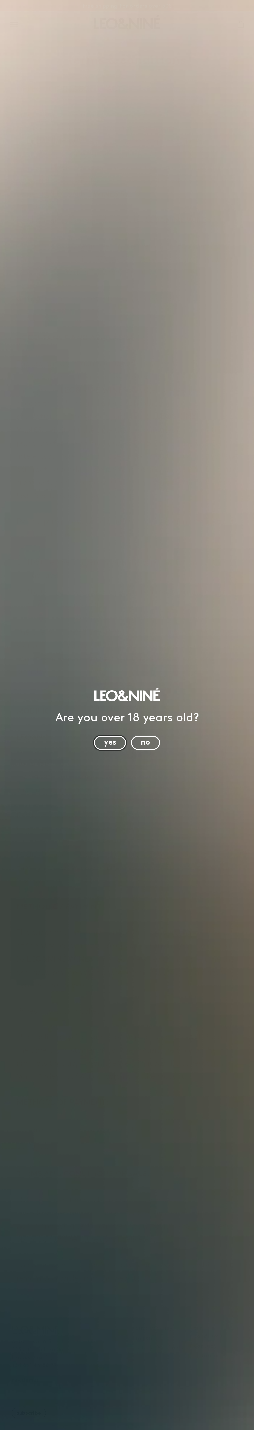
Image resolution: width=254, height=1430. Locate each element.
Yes (110, 741)
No (145, 741)
